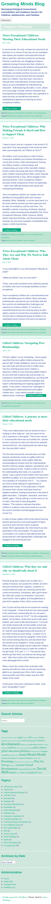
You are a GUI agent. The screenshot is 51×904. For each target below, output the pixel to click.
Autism (41, 737)
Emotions (7, 801)
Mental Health (36, 754)
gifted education (11, 116)
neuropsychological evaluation (13, 758)
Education (11, 113)
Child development (28, 740)
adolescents (4, 737)
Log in (6, 878)
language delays (14, 755)
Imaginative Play (35, 751)
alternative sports (12, 737)
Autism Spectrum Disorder (14, 792)
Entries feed (8, 881)
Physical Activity (21, 762)
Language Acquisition (12, 816)
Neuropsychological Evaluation (16, 821)
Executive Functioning (12, 804)
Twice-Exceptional (40, 113)
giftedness (20, 116)
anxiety (25, 737)
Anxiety (7, 789)
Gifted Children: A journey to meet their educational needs (24, 418)
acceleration (10, 556)
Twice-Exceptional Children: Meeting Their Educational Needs (23, 37)
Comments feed (10, 884)
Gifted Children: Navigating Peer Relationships (23, 345)
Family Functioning (27, 748)
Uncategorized (15, 406)
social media (22, 769)
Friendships (18, 403)
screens (20, 765)
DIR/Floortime (24, 744)
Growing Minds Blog (23, 3)
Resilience (12, 765)
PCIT (14, 762)
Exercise (19, 748)
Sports (6, 839)
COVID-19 (41, 740)
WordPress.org (9, 887)
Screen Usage (9, 833)
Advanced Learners (14, 329)
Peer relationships (32, 234)
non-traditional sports (12, 824)
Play (36, 761)
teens (18, 773)
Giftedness (29, 113)
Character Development (14, 741)
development (10, 743)
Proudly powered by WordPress (14, 897)
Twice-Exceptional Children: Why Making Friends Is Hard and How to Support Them (24, 130)
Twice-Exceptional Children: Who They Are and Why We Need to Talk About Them (25, 255)
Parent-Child (37, 758)
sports (13, 772)
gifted (29, 556)
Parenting (7, 761)
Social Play (32, 769)
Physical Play (30, 762)
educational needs (20, 556)
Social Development (17, 767)
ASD (30, 737)
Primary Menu (6, 20)
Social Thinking (10, 836)
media (22, 754)
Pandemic (29, 758)
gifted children (11, 240)
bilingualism (4, 741)
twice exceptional (36, 116)
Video (40, 772)
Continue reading (12, 108)
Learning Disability (11, 819)
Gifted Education (20, 113)
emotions (11, 747)
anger (20, 737)
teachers (27, 116)
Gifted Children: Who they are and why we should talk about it (24, 568)
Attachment (35, 737)
